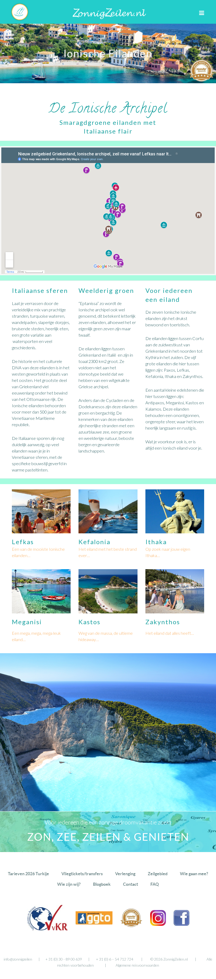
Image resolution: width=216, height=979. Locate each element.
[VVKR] (47, 929)
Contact (130, 884)
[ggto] (94, 922)
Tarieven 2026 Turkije (28, 873)
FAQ (154, 884)
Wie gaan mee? (194, 873)
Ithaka (156, 541)
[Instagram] (158, 924)
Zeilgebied (158, 873)
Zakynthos (162, 622)
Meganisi (27, 622)
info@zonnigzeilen (18, 959)
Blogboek (102, 884)
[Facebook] (181, 924)
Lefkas (23, 541)
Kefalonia (94, 541)
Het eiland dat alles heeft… (169, 633)
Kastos (89, 622)
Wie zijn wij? (69, 884)
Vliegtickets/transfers (82, 873)
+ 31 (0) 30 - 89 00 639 (63, 959)
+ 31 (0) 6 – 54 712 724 (114, 959)
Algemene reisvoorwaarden (137, 965)
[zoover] (131, 925)
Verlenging (125, 873)
